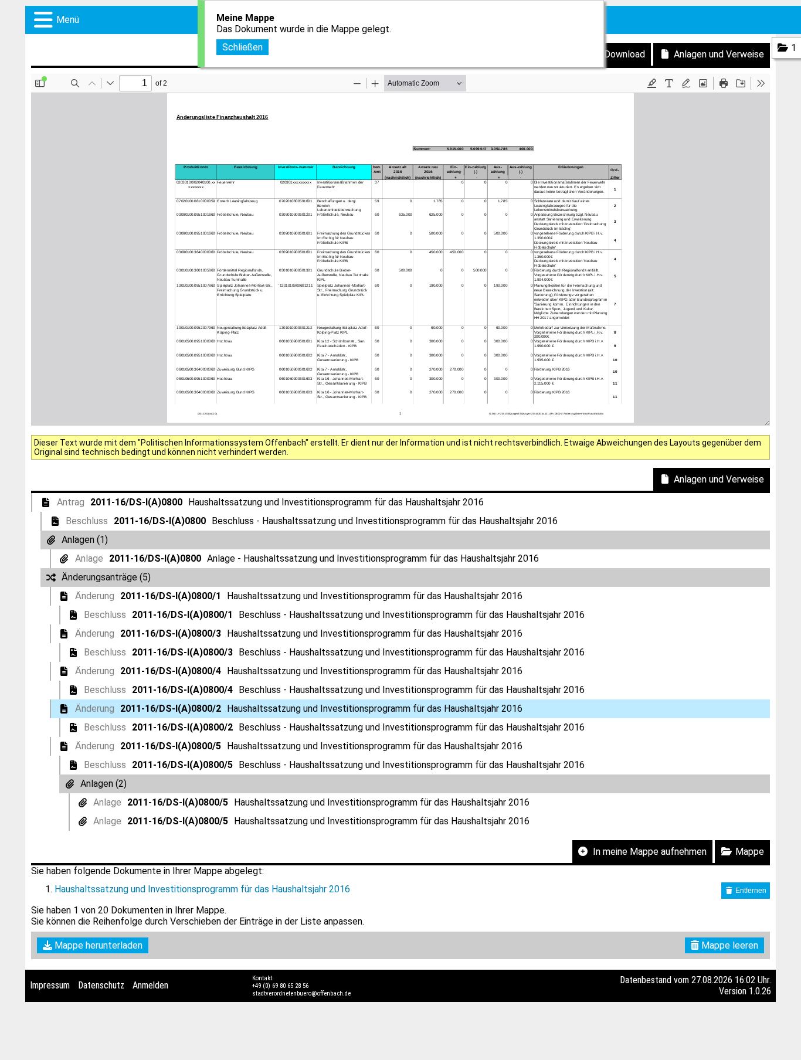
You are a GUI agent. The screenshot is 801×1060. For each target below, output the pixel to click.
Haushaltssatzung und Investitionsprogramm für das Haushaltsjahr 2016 (202, 889)
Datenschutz (101, 985)
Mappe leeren (728, 945)
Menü (67, 19)
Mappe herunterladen (97, 945)
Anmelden (150, 985)
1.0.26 (760, 991)
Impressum (50, 985)
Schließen (242, 47)
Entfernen (750, 890)
